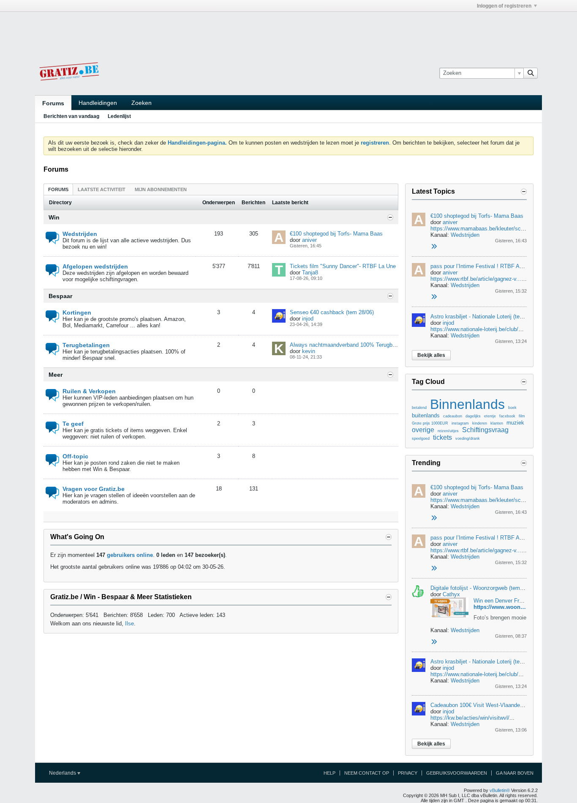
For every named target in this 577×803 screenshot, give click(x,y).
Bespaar (60, 296)
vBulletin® (500, 790)
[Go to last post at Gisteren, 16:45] (433, 247)
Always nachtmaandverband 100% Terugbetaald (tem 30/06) (363, 345)
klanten (496, 423)
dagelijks (473, 416)
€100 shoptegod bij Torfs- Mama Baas (336, 233)
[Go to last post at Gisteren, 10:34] (433, 642)
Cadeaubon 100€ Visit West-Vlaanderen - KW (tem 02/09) (500, 705)
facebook (507, 416)
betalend (419, 408)
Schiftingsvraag (485, 429)
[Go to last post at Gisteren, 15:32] (433, 297)
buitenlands (426, 415)
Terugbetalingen (86, 345)
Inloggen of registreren (504, 6)
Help (329, 773)
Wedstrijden (80, 233)
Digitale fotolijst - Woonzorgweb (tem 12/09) (483, 588)
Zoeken (141, 102)
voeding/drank (467, 438)
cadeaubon (452, 416)
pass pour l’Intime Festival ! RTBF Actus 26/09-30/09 (495, 266)
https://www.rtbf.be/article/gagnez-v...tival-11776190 (493, 279)
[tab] (58, 189)
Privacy (407, 773)
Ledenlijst (119, 116)
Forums (53, 103)
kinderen (479, 423)
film (522, 416)
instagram (460, 423)
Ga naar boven (514, 773)
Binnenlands (467, 404)
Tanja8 (310, 272)
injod (307, 318)
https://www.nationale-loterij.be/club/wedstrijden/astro (495, 329)
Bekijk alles (431, 355)
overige (423, 429)
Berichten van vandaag (71, 116)
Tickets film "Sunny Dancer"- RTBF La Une (343, 266)
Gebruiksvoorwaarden (456, 773)
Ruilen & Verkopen (89, 391)
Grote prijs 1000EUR (430, 423)
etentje (490, 416)
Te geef (73, 423)
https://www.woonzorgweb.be (512, 607)
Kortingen (77, 312)
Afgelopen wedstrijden (95, 266)
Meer (56, 374)
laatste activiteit (101, 189)
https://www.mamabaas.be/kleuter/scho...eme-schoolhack (501, 228)
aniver (309, 240)
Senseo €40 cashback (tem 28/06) (332, 312)
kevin (308, 351)
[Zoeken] (530, 73)
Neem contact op (366, 773)
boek (512, 408)
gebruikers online (130, 555)
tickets (442, 437)
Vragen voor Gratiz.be (94, 488)
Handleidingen (98, 102)
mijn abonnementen (161, 189)
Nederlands (63, 773)
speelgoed (421, 438)
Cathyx (451, 594)
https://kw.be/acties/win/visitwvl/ (469, 718)
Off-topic (75, 456)
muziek (515, 422)
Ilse (129, 623)
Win (54, 217)
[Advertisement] (288, 31)
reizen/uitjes (448, 431)
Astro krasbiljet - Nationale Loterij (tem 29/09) (485, 316)
